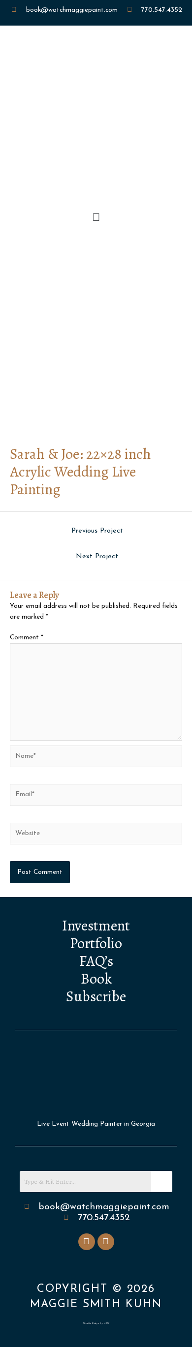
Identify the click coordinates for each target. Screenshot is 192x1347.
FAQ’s (96, 961)
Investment (96, 925)
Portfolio (96, 943)
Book (96, 979)
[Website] (96, 835)
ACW (106, 1323)
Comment (26, 637)
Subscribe (96, 996)
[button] (96, 218)
